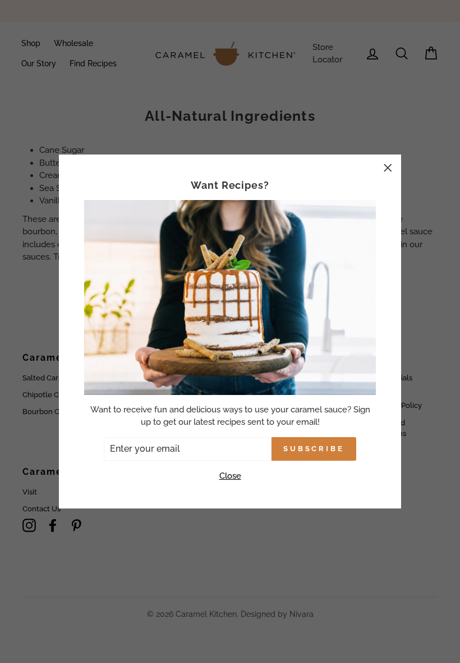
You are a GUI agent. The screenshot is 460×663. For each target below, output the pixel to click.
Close (230, 476)
